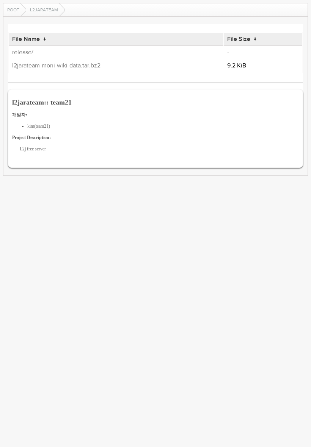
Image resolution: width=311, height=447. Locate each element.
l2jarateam (44, 10)
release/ (22, 52)
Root (13, 10)
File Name (26, 39)
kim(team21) (38, 126)
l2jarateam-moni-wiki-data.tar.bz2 (56, 65)
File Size (238, 39)
